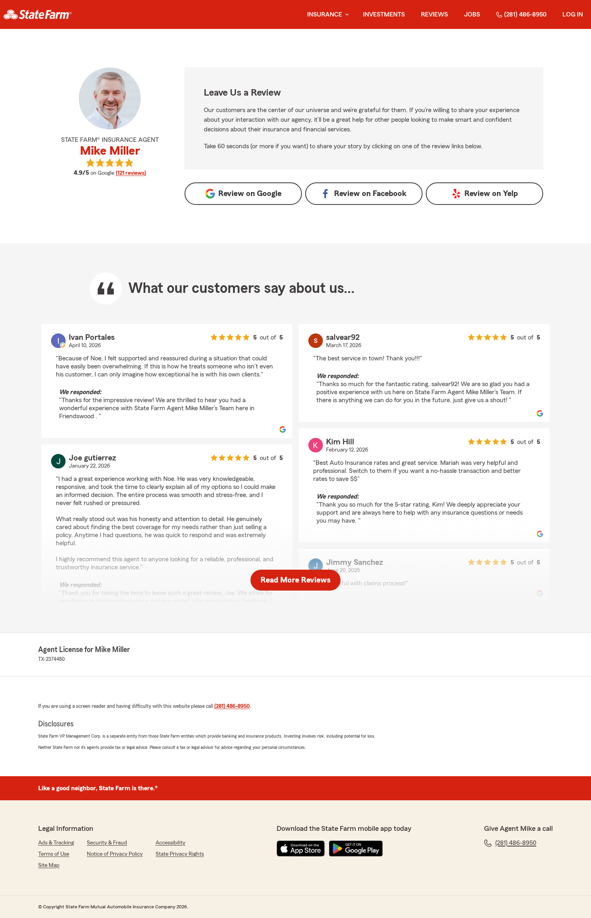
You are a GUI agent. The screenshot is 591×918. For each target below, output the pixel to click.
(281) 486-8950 (525, 14)
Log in (572, 14)
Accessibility (170, 843)
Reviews (434, 14)
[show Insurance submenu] (345, 15)
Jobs (472, 14)
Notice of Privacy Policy (115, 854)
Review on (249, 194)
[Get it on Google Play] (356, 848)
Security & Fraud (107, 843)
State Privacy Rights (180, 854)
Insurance (324, 14)
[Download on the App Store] (301, 848)
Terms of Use (53, 854)
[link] (37, 14)
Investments (384, 14)
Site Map (49, 865)
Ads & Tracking (56, 843)
